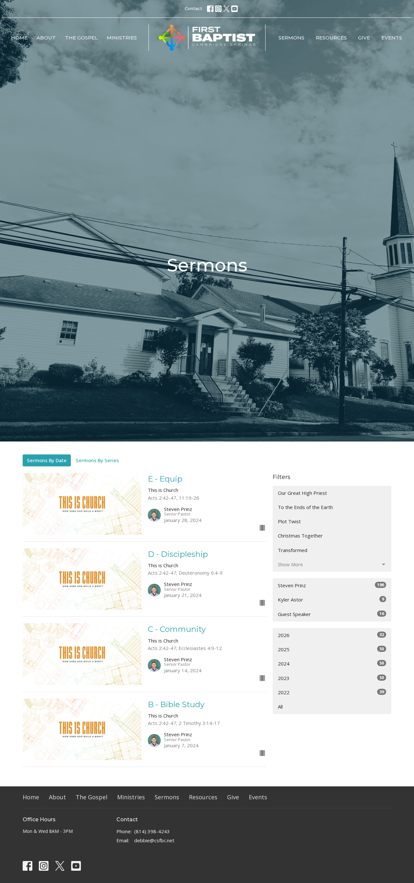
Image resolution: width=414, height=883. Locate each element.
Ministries (122, 38)
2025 (331, 649)
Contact (193, 8)
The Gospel (81, 38)
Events (391, 38)
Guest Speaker (331, 614)
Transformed (292, 550)
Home (19, 38)
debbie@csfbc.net (154, 840)
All (280, 706)
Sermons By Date (47, 460)
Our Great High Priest (302, 493)
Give (364, 38)
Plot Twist (289, 521)
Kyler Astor (331, 599)
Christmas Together (300, 535)
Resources (331, 38)
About (46, 38)
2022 (331, 692)
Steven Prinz (331, 585)
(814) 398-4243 (152, 831)
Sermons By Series (97, 460)
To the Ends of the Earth (305, 507)
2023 (331, 678)
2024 (331, 663)
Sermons (291, 38)
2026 (331, 635)
